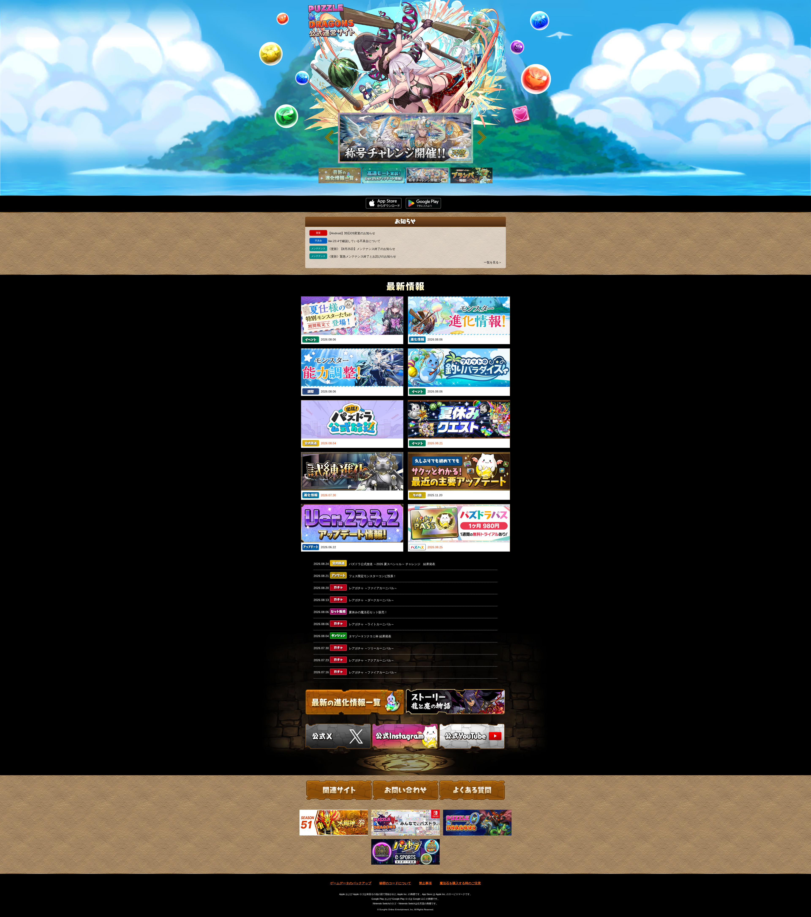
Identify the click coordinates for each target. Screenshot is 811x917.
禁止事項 (425, 883)
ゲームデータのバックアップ (350, 883)
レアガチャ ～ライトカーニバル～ (371, 624)
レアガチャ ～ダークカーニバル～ (371, 600)
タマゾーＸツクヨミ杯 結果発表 (370, 636)
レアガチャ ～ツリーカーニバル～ (371, 648)
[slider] (405, 138)
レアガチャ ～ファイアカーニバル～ (373, 588)
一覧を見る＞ (493, 262)
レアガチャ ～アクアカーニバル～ (371, 660)
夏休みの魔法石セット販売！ (368, 612)
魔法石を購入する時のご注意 (460, 883)
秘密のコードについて (395, 883)
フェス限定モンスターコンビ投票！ (372, 576)
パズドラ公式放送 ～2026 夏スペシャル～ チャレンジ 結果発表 (392, 563)
